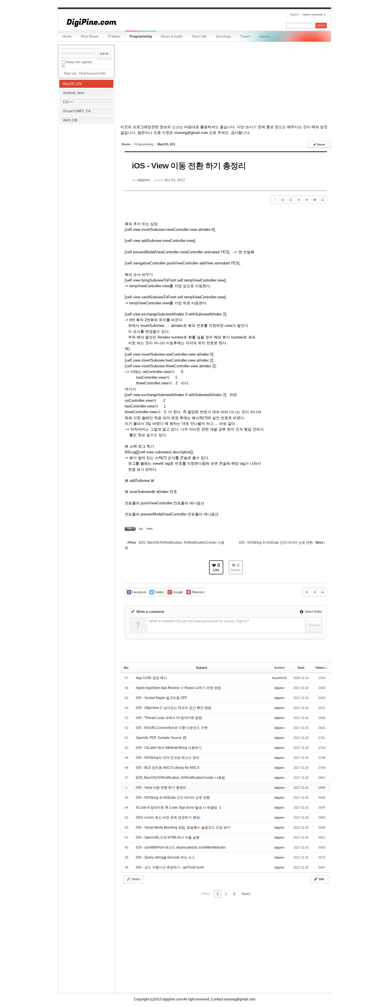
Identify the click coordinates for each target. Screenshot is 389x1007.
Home (67, 36)
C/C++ (68, 102)
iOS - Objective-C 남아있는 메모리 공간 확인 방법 (173, 708)
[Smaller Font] (291, 200)
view (149, 528)
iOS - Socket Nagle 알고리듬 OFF (161, 698)
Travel (245, 36)
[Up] (299, 200)
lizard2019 (279, 678)
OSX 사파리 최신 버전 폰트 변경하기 (164, 818)
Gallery (264, 36)
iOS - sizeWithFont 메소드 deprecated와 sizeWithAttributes (181, 847)
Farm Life (199, 36)
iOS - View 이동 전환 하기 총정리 (161, 788)
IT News (114, 36)
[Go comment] (315, 200)
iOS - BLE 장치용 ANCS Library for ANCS (167, 768)
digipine (279, 688)
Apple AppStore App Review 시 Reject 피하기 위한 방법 (178, 688)
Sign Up (70, 74)
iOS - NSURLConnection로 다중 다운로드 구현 (172, 728)
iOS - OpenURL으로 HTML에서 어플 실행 (167, 837)
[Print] (323, 200)
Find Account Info (92, 74)
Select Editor (313, 611)
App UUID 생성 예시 (151, 678)
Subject (201, 667)
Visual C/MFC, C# (77, 111)
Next (246, 894)
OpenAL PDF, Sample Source (159, 738)
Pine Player (90, 36)
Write (321, 879)
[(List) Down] (307, 200)
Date (301, 667)
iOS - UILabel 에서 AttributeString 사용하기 (169, 748)
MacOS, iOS (72, 84)
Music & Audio (172, 36)
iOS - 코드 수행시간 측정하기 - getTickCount (170, 867)
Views (320, 667)
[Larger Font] (283, 200)
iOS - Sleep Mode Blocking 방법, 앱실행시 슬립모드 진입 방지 (183, 827)
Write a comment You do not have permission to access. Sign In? (199, 621)
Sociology (223, 36)
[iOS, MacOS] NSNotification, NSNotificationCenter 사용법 (180, 778)
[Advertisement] (86, 162)
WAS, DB (70, 120)
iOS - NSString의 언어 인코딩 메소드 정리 (167, 758)
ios (141, 528)
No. (126, 667)
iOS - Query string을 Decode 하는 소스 (165, 857)
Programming (141, 36)
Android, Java (73, 93)
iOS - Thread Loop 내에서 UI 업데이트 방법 (169, 718)
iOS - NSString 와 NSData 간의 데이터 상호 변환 (173, 798)
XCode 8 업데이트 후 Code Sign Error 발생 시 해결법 (177, 808)
